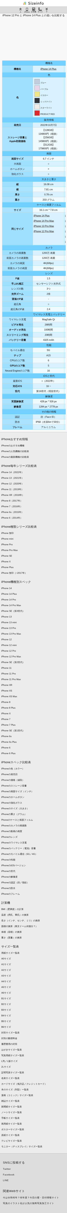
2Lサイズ (6, 1066)
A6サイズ (6, 992)
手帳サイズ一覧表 (10, 1118)
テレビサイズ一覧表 (11, 1140)
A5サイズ (6, 987)
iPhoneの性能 (8, 859)
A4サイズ (6, 981)
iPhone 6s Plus (9, 742)
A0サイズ (6, 958)
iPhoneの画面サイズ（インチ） (17, 791)
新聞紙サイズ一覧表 (11, 1106)
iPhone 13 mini (9, 622)
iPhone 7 (5, 719)
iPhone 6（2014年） (11, 517)
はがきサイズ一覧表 (11, 1049)
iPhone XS (6, 690)
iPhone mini (7, 538)
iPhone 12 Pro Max (44, 231)
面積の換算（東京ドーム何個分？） (19, 926)
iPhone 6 (5, 747)
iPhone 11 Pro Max (11, 679)
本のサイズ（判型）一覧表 (15, 1089)
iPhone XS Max (9, 696)
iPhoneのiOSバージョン (13, 865)
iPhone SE (6, 556)
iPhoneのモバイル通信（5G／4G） (19, 854)
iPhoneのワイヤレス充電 (14, 842)
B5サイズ (6, 1021)
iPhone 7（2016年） (11, 506)
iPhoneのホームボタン (12, 797)
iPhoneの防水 (8, 888)
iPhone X (6, 561)
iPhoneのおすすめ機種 (12, 445)
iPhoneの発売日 (9, 774)
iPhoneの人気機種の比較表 (15, 451)
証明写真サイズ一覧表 (12, 1072)
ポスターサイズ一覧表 (12, 1129)
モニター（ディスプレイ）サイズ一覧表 (21, 1146)
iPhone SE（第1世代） (13, 730)
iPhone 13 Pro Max (44, 226)
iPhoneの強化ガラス (11, 802)
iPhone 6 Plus (8, 753)
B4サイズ (6, 1015)
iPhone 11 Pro (8, 673)
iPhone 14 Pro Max (44, 220)
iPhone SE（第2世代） (13, 662)
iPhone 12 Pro (8, 651)
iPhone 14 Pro (8, 599)
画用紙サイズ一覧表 (11, 1123)
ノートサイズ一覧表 (11, 1112)
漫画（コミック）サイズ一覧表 (17, 1095)
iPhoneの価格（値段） (12, 780)
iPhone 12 (6, 639)
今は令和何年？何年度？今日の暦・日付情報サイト (31, 1197)
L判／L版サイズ (9, 1061)
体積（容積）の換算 (11, 932)
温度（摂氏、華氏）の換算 (15, 915)
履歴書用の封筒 (9, 1044)
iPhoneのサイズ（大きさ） (15, 808)
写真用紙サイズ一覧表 (12, 1055)
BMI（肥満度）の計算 (12, 909)
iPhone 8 (5, 702)
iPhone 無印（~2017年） (14, 573)
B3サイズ (6, 1010)
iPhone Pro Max (9, 550)
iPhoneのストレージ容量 (14, 785)
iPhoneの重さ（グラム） (14, 814)
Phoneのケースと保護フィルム (17, 820)
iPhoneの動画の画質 (11, 831)
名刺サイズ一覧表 (10, 1078)
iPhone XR (6, 685)
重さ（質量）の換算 (11, 937)
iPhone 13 (6, 616)
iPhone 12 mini (9, 645)
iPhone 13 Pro (8, 628)
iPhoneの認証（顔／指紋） (15, 882)
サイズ (40, 12)
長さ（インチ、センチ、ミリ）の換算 (20, 920)
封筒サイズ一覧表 (10, 1032)
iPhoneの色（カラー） (12, 768)
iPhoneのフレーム (10, 894)
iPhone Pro (7, 544)
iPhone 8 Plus (8, 707)
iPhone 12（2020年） (12, 483)
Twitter (7, 1169)
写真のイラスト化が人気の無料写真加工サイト (28, 1203)
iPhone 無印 (7, 533)
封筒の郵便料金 (9, 1038)
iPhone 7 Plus (8, 725)
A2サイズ (6, 970)
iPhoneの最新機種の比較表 (15, 457)
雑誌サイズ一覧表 (10, 1101)
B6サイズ (6, 1027)
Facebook (8, 1174)
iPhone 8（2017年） (11, 500)
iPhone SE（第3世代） (13, 611)
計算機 (33, 12)
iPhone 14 (6, 588)
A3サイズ (6, 975)
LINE (6, 1180)
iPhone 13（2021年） (12, 478)
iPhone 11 (6, 668)
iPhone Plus (7, 567)
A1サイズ (6, 964)
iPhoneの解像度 (9, 876)
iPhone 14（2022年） (12, 472)
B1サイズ (6, 998)
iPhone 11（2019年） (12, 489)
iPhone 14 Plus (48, 69)
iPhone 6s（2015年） (12, 512)
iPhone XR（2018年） (12, 495)
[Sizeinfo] (33, 3)
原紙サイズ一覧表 (10, 1135)
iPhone (27, 12)
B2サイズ (6, 1004)
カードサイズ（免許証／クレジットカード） (24, 1084)
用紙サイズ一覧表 (10, 953)
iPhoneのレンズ (9, 837)
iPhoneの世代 (8, 871)
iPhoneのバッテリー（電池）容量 (18, 848)
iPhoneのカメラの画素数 (14, 825)
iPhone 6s (6, 736)
